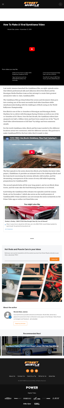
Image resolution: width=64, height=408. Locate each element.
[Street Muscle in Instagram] (27, 370)
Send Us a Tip (31, 376)
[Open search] (60, 4)
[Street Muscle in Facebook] (32, 370)
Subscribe (55, 259)
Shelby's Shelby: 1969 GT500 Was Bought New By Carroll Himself (26, 221)
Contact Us (21, 376)
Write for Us (42, 376)
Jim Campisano (9, 229)
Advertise (52, 376)
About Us (12, 376)
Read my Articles (20, 323)
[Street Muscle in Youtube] (36, 370)
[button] (32, 49)
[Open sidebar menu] (3, 4)
